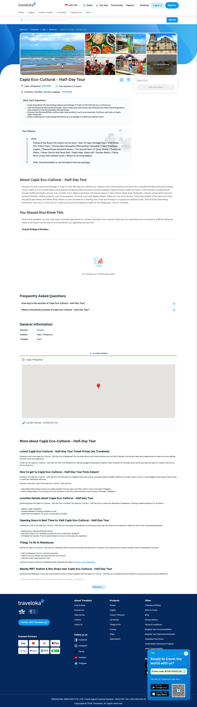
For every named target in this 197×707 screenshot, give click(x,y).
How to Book (79, 605)
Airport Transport (117, 615)
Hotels (113, 605)
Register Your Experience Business (160, 634)
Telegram (83, 663)
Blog (147, 615)
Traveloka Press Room (154, 639)
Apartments (115, 639)
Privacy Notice (151, 620)
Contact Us (79, 610)
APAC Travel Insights (154, 649)
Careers (77, 620)
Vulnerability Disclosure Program (159, 644)
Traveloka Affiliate (153, 605)
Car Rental (114, 620)
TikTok (81, 651)
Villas (112, 634)
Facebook (83, 640)
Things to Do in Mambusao (85, 562)
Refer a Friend (151, 610)
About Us (78, 624)
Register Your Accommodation (158, 629)
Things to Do (115, 624)
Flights (113, 610)
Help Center (79, 615)
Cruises (113, 629)
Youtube (82, 657)
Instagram (83, 646)
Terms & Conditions (153, 624)
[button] (158, 5)
